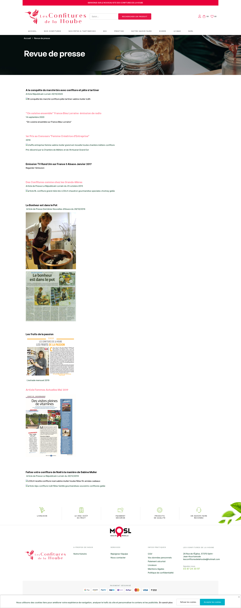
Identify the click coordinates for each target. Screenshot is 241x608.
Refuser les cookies (188, 602)
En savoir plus (166, 602)
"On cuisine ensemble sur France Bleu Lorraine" (48, 122)
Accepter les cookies (212, 602)
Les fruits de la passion (39, 334)
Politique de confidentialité (160, 572)
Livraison (152, 565)
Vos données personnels (160, 557)
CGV (150, 554)
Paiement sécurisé (156, 561)
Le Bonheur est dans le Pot (41, 205)
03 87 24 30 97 (191, 569)
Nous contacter (118, 557)
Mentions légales (156, 569)
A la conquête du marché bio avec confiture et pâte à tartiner (62, 90)
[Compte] (199, 16)
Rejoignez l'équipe (119, 554)
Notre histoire (80, 554)
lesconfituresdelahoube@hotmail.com (201, 559)
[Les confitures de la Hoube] (55, 16)
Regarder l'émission (35, 168)
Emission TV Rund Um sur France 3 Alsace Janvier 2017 (59, 164)
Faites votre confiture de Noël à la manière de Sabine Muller (61, 472)
